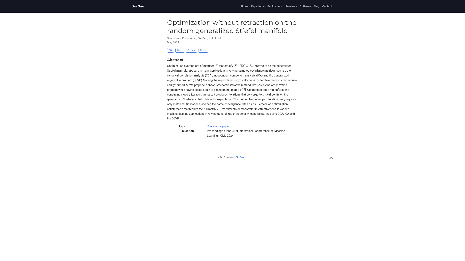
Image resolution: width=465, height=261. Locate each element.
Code (180, 50)
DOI (170, 50)
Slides (203, 50)
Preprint (191, 50)
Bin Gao (138, 6)
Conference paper (218, 126)
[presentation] (216, 65)
